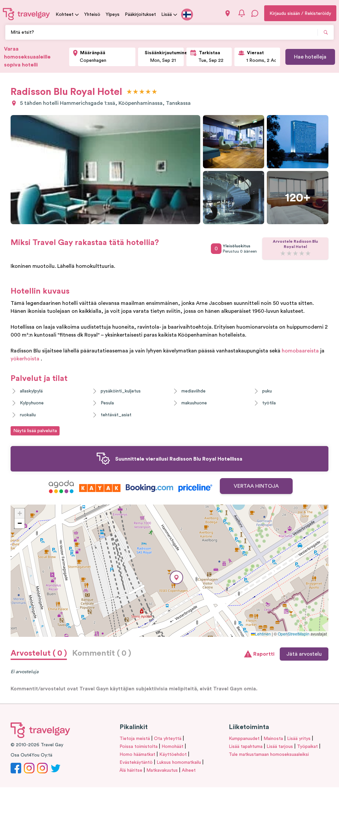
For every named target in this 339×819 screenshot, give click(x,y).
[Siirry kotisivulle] (26, 13)
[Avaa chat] (255, 13)
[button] (176, 577)
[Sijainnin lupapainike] (227, 13)
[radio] (129, 92)
